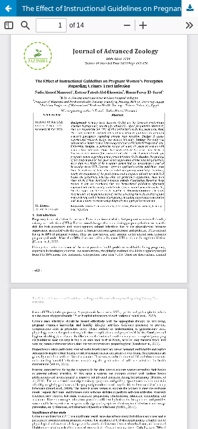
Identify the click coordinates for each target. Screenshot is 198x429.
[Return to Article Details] (8, 8)
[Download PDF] (190, 8)
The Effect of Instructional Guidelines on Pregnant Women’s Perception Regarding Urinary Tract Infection (110, 8)
